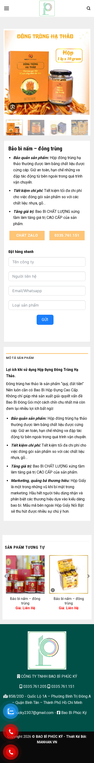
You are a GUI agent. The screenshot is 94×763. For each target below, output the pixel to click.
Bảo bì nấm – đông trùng (25, 601)
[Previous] (12, 71)
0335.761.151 (62, 686)
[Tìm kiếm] (88, 8)
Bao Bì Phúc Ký (73, 712)
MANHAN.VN (47, 742)
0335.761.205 (34, 686)
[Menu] (6, 8)
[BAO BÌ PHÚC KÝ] (47, 8)
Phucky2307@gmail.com (32, 712)
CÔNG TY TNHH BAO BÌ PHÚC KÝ (48, 676)
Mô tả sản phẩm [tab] (20, 358)
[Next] (81, 71)
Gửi (45, 319)
